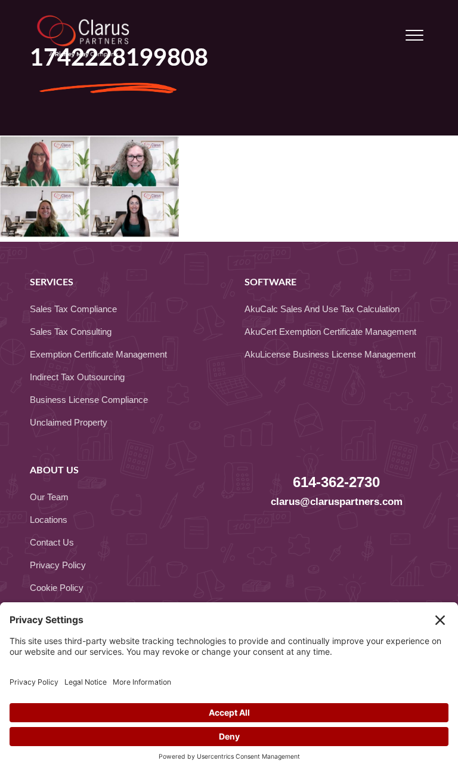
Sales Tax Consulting (71, 332)
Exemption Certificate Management (98, 354)
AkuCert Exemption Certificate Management (330, 332)
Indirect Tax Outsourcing (77, 377)
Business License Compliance (89, 400)
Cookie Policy (56, 588)
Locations (48, 520)
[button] (414, 35)
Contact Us (52, 542)
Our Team (49, 497)
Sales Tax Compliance (73, 309)
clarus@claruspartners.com (337, 501)
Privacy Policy (58, 565)
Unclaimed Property (68, 422)
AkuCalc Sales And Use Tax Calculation (322, 309)
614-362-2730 (336, 482)
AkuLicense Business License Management (330, 354)
